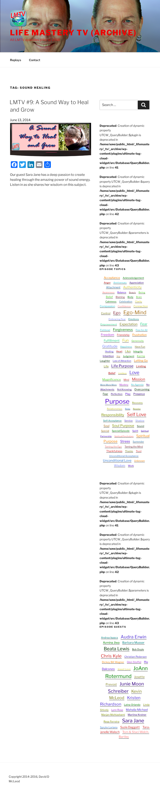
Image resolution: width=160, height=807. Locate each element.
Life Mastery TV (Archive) (73, 32)
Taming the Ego (113, 446)
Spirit (135, 430)
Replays (15, 60)
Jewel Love (124, 669)
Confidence (124, 306)
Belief (109, 296)
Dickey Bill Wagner (113, 662)
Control (105, 313)
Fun (125, 340)
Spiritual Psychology (124, 436)
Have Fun (140, 346)
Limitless (122, 373)
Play (128, 393)
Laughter (105, 360)
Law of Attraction (122, 360)
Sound (140, 426)
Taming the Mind (134, 446)
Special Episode (121, 430)
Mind (126, 379)
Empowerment (108, 324)
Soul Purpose (123, 426)
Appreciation (136, 282)
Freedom (107, 335)
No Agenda (137, 384)
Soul (106, 426)
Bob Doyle (138, 649)
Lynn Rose (117, 709)
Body (130, 297)
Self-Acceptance (112, 420)
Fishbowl (105, 330)
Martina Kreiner (137, 714)
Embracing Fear (117, 319)
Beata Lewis (116, 648)
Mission (138, 379)
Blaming (120, 297)
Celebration (125, 301)
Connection (141, 306)
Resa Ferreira (111, 721)
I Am (128, 351)
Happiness (126, 346)
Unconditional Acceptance (124, 456)
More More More (108, 384)
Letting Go (141, 360)
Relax (127, 409)
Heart (119, 351)
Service (128, 420)
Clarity (138, 301)
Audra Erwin (133, 636)
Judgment (128, 356)
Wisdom (119, 465)
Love (134, 372)
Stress (125, 441)
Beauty (132, 292)
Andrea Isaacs (109, 637)
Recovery (137, 402)
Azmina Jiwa (111, 642)
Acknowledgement (133, 277)
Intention (108, 356)
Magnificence (111, 379)
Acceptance (112, 277)
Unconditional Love (117, 460)
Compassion (107, 306)
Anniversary (120, 282)
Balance (121, 292)
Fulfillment (112, 341)
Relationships (114, 408)
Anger (107, 282)
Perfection (116, 394)
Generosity (137, 340)
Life (106, 366)
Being (142, 292)
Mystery (123, 384)
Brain (139, 297)
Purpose (117, 401)
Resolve (137, 409)
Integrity (138, 351)
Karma (141, 356)
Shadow (139, 420)
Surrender (138, 441)
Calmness (110, 301)
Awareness (108, 292)
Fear (143, 324)
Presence (139, 393)
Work (131, 465)
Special (105, 430)
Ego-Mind (134, 312)
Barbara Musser (133, 642)
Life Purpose (122, 366)
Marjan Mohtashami (113, 714)
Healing (109, 351)
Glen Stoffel (134, 662)
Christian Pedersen (135, 656)
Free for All (142, 330)
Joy (118, 356)
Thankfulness (114, 451)
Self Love (136, 414)
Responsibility (112, 415)
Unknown (139, 460)
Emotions (133, 319)
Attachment (113, 287)
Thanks (129, 451)
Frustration (139, 334)
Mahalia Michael (137, 710)
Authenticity (132, 287)
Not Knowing (124, 389)
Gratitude (110, 346)
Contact (34, 60)
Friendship (123, 334)
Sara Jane (133, 721)
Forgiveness (123, 330)
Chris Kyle (111, 656)
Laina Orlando (132, 704)
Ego (117, 312)
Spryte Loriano (109, 727)
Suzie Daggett (130, 727)
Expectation (129, 324)
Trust (138, 451)
